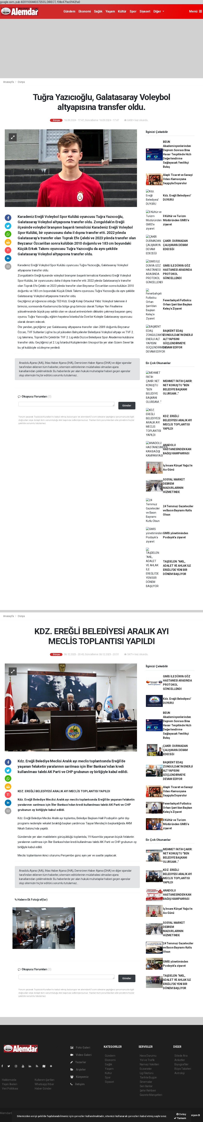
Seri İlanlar (146, 1086)
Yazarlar (80, 1062)
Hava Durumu (148, 1055)
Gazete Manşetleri (151, 1094)
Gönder (126, 405)
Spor (133, 11)
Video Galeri (83, 1054)
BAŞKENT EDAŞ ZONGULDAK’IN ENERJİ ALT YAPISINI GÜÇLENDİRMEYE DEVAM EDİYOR (178, 339)
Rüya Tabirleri (182, 1068)
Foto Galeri (82, 1047)
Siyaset (145, 11)
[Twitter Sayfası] (10, 1066)
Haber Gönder (43, 1088)
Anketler (179, 1060)
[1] (43, 927)
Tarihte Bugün (148, 1077)
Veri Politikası (10, 1088)
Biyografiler (181, 1064)
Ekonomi (85, 11)
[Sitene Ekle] (52, 1066)
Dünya (21, 81)
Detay (182, 1114)
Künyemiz (81, 1076)
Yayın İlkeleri (9, 1084)
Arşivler (80, 1069)
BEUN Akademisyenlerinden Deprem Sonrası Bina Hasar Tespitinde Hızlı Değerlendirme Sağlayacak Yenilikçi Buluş (177, 154)
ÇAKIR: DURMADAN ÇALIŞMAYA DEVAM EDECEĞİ (175, 245)
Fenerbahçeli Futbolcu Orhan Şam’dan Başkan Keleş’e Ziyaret (177, 304)
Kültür (122, 11)
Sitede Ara (180, 1055)
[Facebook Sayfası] (3, 1066)
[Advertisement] (101, 48)
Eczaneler (146, 1068)
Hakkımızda (9, 1079)
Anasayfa (8, 81)
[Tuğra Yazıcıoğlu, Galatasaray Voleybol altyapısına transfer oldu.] (71, 167)
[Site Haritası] (46, 1066)
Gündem (69, 11)
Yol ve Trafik (147, 1060)
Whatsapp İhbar (44, 1084)
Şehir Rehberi (148, 1090)
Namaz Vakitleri (149, 1064)
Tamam (181, 1118)
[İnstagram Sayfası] (17, 1066)
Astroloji (179, 1073)
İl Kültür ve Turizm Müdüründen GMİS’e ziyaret (176, 220)
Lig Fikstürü (146, 1073)
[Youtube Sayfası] (24, 1066)
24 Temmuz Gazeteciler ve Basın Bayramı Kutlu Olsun (178, 510)
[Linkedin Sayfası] (31, 1066)
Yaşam (110, 11)
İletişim (79, 1084)
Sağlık (98, 11)
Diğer (157, 11)
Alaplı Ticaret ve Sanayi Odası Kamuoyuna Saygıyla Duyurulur (177, 179)
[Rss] (38, 1066)
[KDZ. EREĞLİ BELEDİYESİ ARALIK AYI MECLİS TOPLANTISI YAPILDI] (71, 707)
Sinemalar (146, 1081)
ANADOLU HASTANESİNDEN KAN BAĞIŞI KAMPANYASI (177, 449)
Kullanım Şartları (44, 1079)
